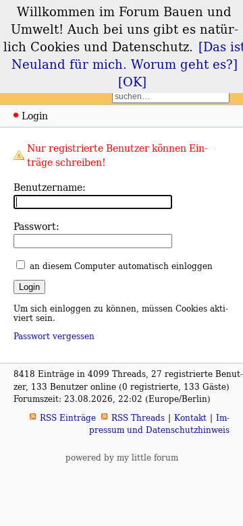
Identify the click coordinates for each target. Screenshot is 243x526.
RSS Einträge (68, 417)
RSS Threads (138, 417)
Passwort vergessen (54, 336)
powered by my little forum (121, 457)
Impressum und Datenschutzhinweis (159, 424)
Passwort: (36, 226)
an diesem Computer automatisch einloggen (121, 266)
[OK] (132, 81)
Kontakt (190, 417)
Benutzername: (50, 187)
